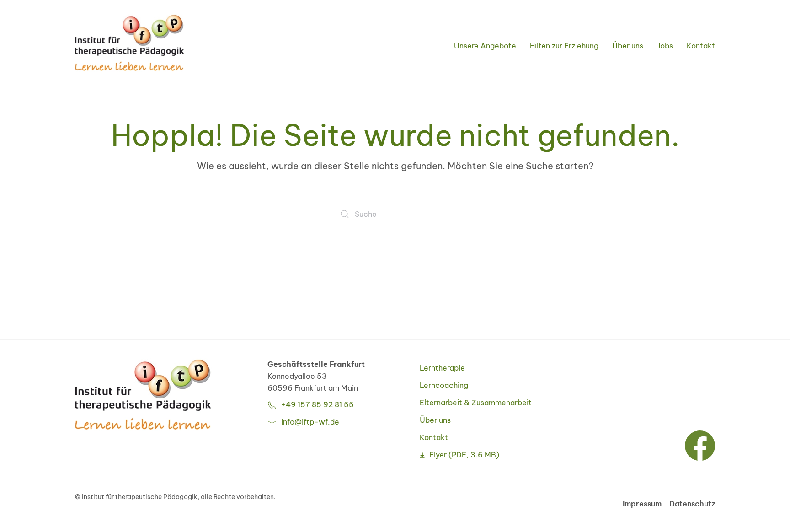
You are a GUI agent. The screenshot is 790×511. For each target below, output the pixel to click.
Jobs (665, 45)
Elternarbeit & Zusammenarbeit (476, 402)
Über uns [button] (627, 45)
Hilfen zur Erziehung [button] (564, 45)
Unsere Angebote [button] (485, 45)
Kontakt (701, 45)
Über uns (435, 420)
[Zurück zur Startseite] (130, 44)
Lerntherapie (442, 367)
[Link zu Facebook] (700, 445)
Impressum (642, 503)
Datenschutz (692, 503)
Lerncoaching (444, 385)
